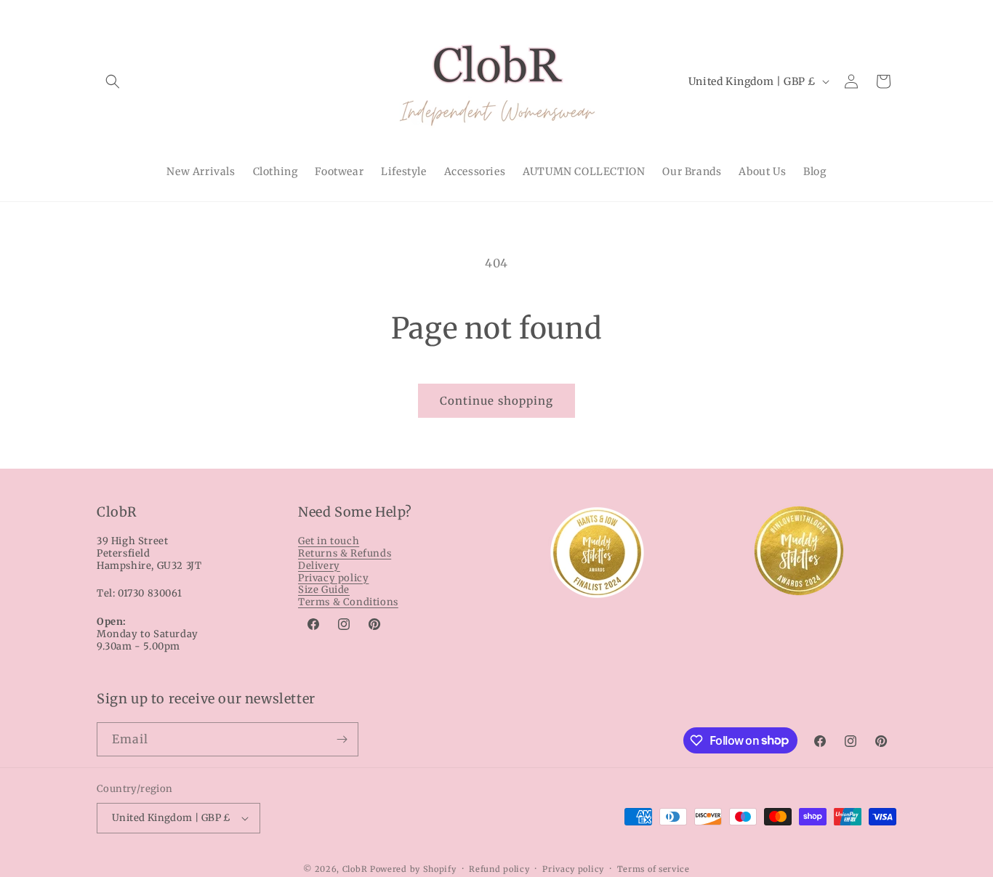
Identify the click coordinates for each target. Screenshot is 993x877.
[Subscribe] (342, 739)
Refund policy (499, 869)
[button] (113, 81)
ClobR (355, 869)
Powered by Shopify (413, 869)
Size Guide (324, 589)
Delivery (319, 565)
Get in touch (328, 541)
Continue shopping (496, 401)
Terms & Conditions (348, 602)
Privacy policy (333, 578)
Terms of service (653, 869)
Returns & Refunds (344, 553)
